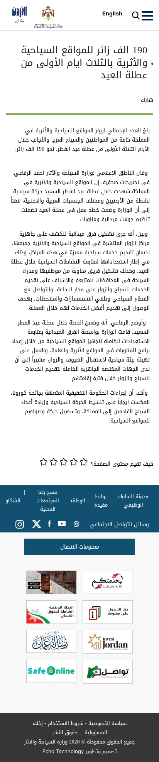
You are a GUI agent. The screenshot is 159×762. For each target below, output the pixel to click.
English (112, 13)
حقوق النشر (65, 732)
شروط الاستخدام (65, 723)
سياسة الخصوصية (107, 723)
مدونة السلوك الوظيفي (133, 500)
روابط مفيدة (101, 500)
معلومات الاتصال (79, 547)
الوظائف (76, 501)
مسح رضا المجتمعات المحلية (48, 501)
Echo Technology (63, 751)
